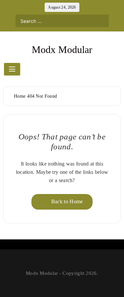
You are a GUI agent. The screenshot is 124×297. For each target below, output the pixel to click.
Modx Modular (62, 49)
